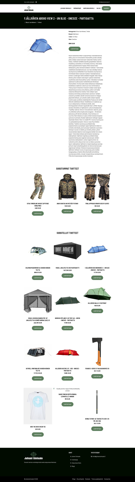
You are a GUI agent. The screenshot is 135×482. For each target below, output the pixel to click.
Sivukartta (107, 479)
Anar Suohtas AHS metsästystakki (67, 203)
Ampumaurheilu (88, 8)
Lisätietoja (74, 49)
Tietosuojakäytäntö (97, 479)
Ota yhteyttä (80, 479)
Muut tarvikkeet (31, 22)
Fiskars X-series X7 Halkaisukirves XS (97, 368)
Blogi (99, 8)
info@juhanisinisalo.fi (104, 2)
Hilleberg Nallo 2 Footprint (97, 303)
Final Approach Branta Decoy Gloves (97, 203)
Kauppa (106, 8)
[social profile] (36, 2)
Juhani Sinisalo (66, 8)
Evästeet (87, 479)
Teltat (40, 22)
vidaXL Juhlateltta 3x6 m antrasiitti (67, 268)
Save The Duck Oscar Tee (38, 427)
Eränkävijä (77, 8)
